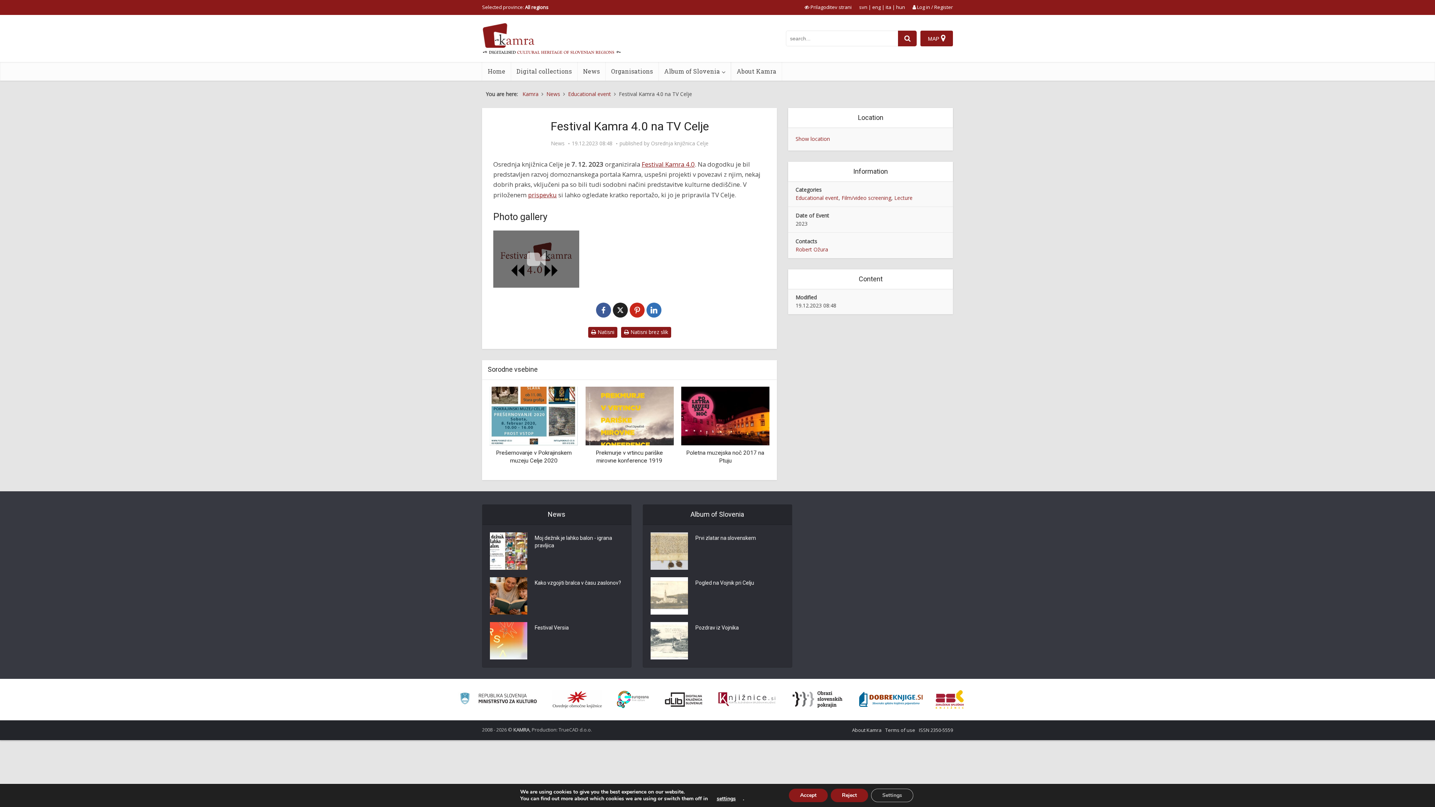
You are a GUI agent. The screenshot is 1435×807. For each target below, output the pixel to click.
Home (496, 71)
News (591, 71)
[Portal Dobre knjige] (891, 699)
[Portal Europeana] (632, 699)
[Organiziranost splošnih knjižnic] (577, 699)
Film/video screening (866, 197)
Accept (808, 795)
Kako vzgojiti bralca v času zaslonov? (578, 583)
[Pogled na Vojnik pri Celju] (669, 596)
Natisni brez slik (648, 332)
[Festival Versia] (508, 640)
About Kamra (756, 71)
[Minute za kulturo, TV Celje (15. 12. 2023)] (536, 259)
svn (863, 7)
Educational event (817, 197)
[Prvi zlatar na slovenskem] (669, 551)
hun (900, 7)
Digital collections (544, 71)
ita (888, 7)
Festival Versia (552, 628)
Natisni (605, 332)
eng (876, 7)
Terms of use (900, 730)
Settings (892, 795)
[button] (750, 430)
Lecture (903, 197)
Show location (813, 138)
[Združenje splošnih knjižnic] (950, 699)
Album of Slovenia (692, 71)
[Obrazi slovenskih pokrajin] (817, 699)
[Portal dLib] (683, 699)
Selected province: (515, 7)
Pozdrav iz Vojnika (717, 628)
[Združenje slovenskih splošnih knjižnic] (747, 699)
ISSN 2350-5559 (936, 730)
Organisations (632, 71)
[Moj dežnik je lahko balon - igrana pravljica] (508, 551)
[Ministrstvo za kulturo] (498, 700)
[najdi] (907, 38)
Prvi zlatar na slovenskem (725, 538)
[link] (668, 164)
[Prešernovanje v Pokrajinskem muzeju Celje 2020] (534, 415)
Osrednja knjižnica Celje (680, 143)
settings (726, 798)
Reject (849, 795)
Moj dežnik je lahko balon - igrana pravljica (573, 541)
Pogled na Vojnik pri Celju (724, 583)
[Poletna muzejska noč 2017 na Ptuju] (725, 415)
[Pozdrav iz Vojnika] (669, 640)
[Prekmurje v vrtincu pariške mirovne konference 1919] (629, 415)
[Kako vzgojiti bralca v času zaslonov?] (508, 596)
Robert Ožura (812, 249)
